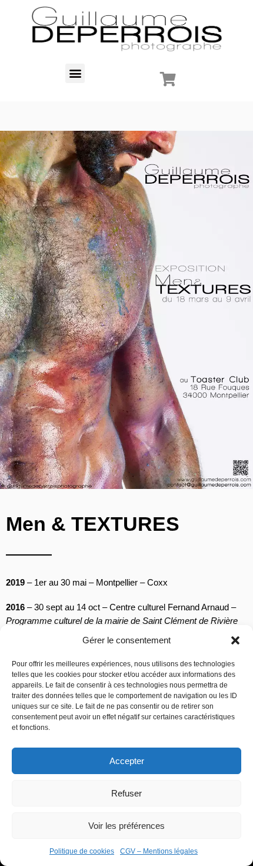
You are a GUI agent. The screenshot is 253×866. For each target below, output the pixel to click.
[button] (235, 640)
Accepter (126, 761)
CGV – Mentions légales (159, 851)
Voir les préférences (126, 826)
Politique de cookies (81, 851)
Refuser (126, 793)
